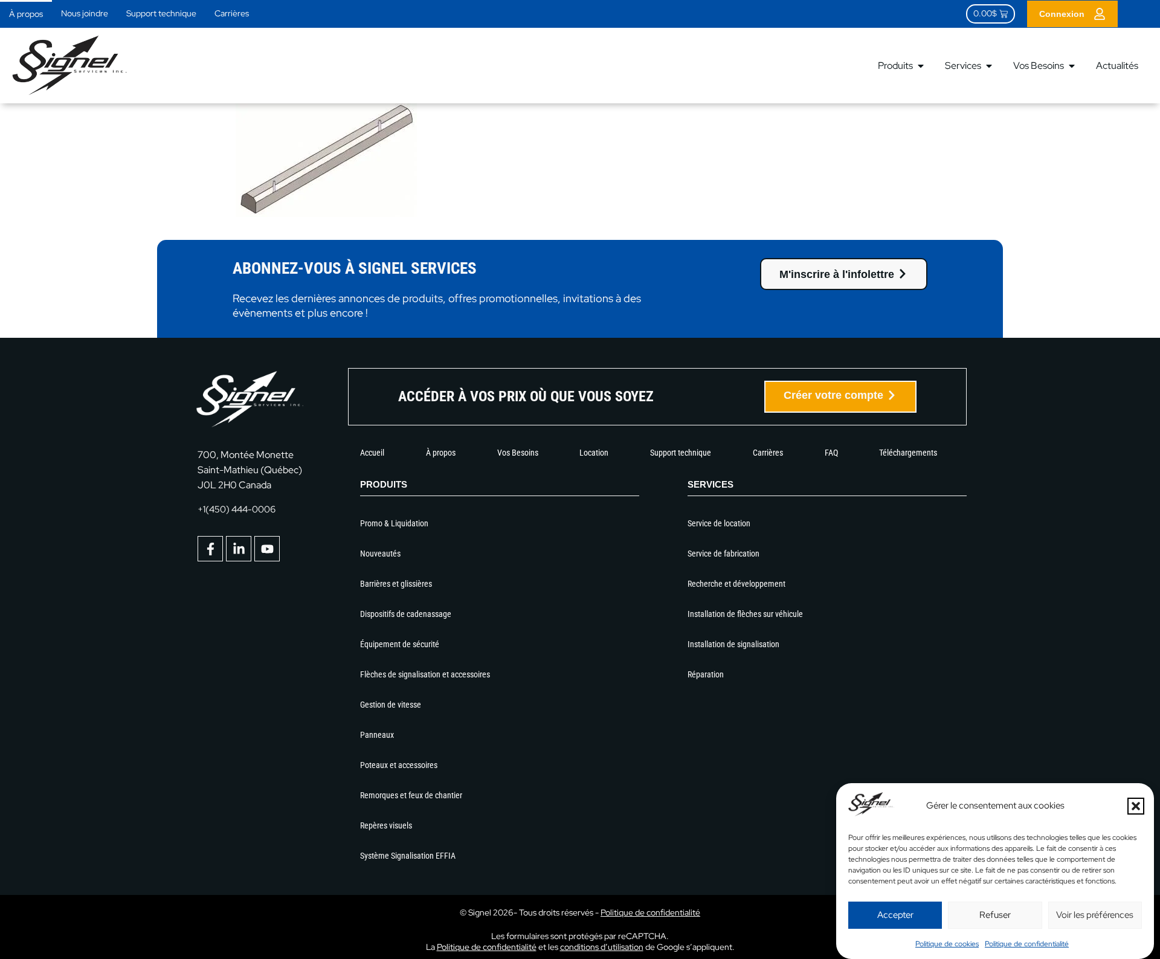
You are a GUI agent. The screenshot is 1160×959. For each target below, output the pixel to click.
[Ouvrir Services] (989, 66)
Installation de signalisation (733, 644)
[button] (1136, 806)
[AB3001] (326, 213)
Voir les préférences (1094, 915)
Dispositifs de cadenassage (405, 614)
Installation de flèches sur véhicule (745, 614)
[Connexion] (1100, 14)
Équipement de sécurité (399, 644)
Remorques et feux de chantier (411, 795)
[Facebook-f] (210, 548)
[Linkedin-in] (238, 548)
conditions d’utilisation (601, 946)
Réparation (706, 674)
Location (593, 452)
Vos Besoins (517, 452)
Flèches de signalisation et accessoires (425, 674)
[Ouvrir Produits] (921, 66)
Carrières (231, 13)
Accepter (895, 915)
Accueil (372, 452)
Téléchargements (908, 452)
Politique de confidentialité (1027, 944)
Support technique (161, 13)
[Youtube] (267, 548)
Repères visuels (386, 825)
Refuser (995, 915)
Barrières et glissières (396, 584)
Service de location (719, 523)
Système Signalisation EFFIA (408, 856)
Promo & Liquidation (394, 523)
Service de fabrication (723, 553)
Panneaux (377, 735)
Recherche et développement (736, 584)
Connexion (1061, 14)
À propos (26, 13)
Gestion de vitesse (390, 704)
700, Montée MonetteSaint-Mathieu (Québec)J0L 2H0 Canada (250, 469)
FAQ (831, 452)
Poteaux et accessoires (398, 765)
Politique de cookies (947, 944)
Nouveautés (380, 553)
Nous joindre (84, 13)
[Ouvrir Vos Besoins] (1072, 66)
